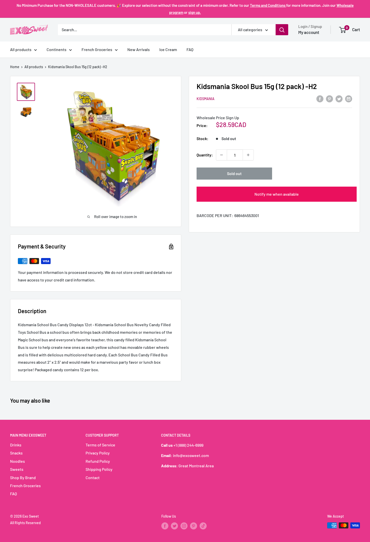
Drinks (15, 444)
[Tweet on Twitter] (339, 98)
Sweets (16, 469)
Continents (56, 49)
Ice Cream (168, 49)
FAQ (190, 49)
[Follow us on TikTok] (203, 525)
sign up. (194, 12)
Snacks (16, 452)
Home (14, 67)
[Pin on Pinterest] (329, 98)
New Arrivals (138, 49)
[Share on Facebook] (319, 98)
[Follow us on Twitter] (174, 525)
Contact (93, 477)
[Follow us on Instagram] (184, 525)
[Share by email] (348, 98)
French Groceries (97, 49)
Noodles (17, 461)
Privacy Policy (98, 452)
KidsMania (205, 99)
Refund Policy (98, 461)
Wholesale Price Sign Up (218, 117)
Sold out (234, 173)
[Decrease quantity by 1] (221, 155)
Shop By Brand (23, 477)
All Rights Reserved (25, 523)
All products (20, 49)
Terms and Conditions (268, 5)
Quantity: (205, 154)
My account (308, 32)
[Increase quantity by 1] (248, 155)
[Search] (282, 29)
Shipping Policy (99, 469)
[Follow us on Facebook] (164, 525)
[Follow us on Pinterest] (193, 525)
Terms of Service (100, 444)
